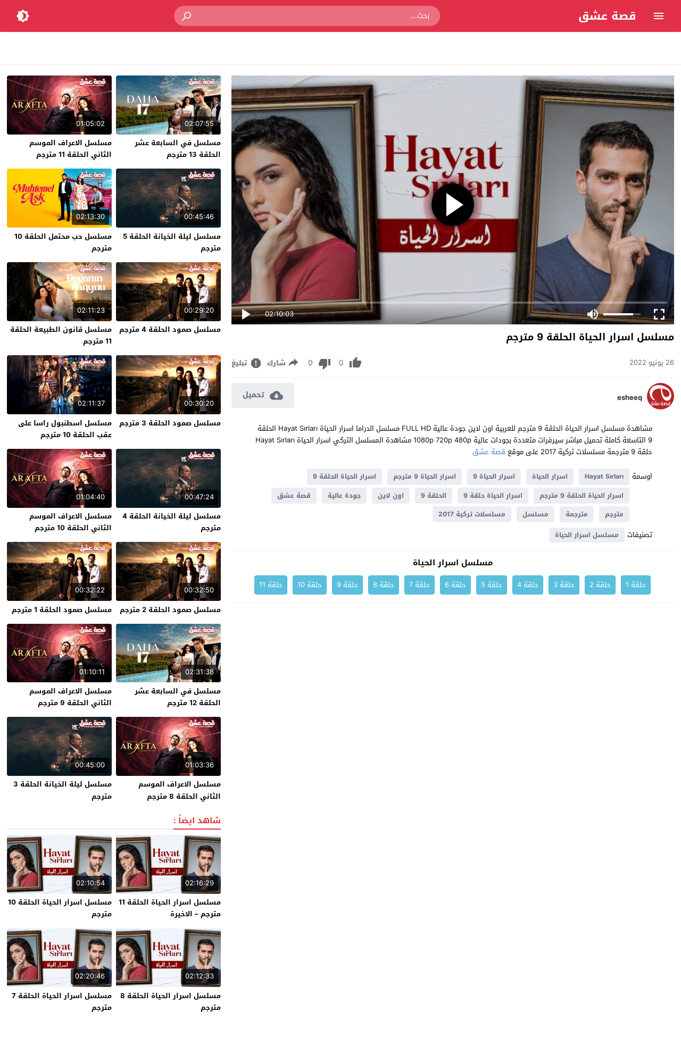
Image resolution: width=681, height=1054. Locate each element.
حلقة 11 (271, 584)
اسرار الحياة (550, 476)
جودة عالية (344, 495)
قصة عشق (607, 16)
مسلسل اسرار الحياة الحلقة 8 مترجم (170, 1001)
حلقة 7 (419, 584)
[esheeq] (660, 407)
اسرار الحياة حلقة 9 (492, 495)
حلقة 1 (636, 584)
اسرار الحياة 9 (494, 476)
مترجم (614, 514)
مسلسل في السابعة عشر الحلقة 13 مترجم (178, 148)
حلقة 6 (455, 584)
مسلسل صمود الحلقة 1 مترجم (62, 609)
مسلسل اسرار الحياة (587, 535)
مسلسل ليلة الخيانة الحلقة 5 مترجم (172, 242)
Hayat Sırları (604, 476)
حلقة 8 (383, 584)
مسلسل (535, 514)
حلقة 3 (564, 584)
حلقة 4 (527, 584)
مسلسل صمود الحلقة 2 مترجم (170, 609)
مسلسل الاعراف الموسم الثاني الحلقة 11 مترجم (70, 148)
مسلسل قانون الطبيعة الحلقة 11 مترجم (61, 335)
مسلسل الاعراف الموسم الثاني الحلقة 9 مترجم (70, 696)
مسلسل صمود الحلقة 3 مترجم (170, 423)
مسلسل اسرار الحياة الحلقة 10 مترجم (60, 908)
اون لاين (391, 495)
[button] (187, 16)
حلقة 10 (309, 584)
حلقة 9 (347, 584)
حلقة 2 (600, 584)
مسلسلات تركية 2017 (471, 514)
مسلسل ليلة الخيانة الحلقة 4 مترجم (171, 521)
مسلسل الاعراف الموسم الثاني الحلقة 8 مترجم (179, 789)
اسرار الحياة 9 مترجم (424, 476)
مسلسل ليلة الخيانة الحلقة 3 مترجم (62, 789)
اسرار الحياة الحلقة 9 (344, 476)
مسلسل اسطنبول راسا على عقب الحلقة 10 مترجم (65, 428)
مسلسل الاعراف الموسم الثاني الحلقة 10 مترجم (70, 521)
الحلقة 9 (433, 495)
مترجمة (577, 514)
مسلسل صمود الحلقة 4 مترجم (170, 329)
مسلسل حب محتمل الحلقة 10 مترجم (63, 242)
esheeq (629, 397)
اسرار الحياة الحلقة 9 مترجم (581, 495)
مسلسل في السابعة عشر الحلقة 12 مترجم (178, 696)
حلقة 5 (491, 584)
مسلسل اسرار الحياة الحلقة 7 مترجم (62, 1001)
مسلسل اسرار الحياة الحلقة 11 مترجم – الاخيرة (170, 908)
